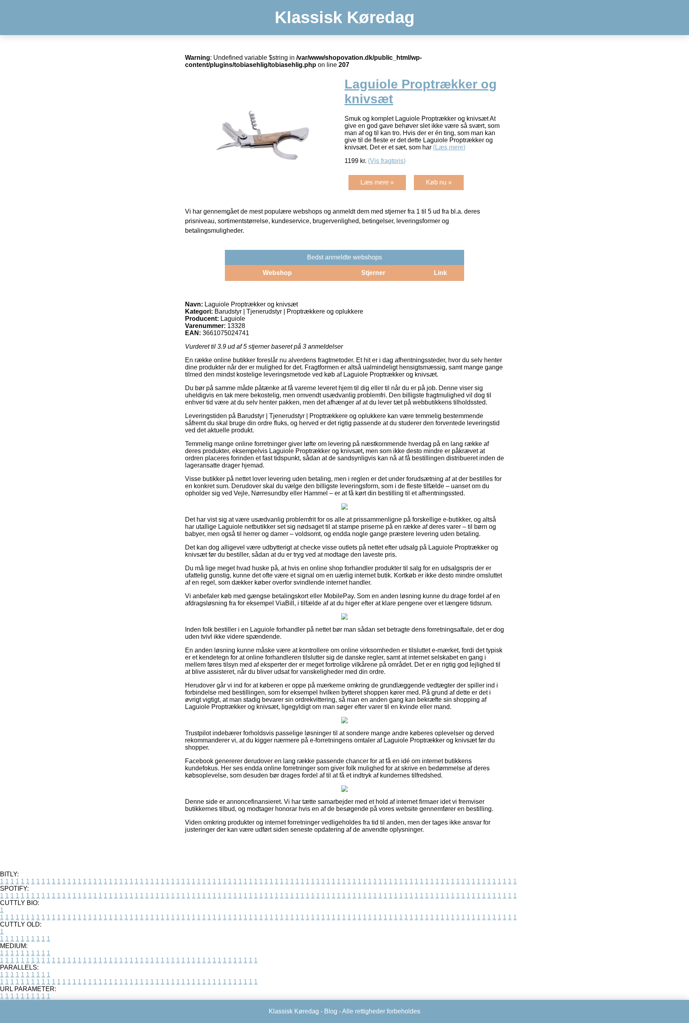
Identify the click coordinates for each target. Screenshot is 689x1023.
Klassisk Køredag (345, 17)
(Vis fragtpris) (387, 160)
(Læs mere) (449, 147)
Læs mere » (377, 182)
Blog (330, 1011)
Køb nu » (439, 182)
